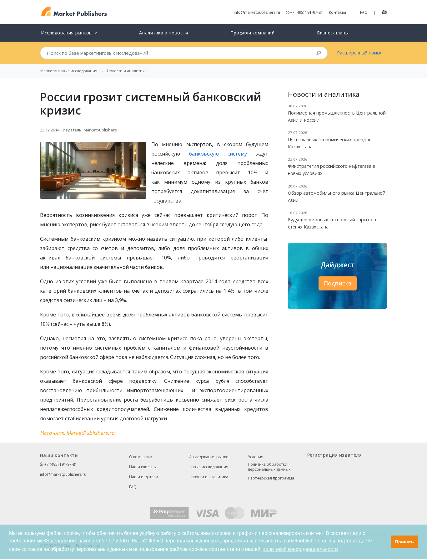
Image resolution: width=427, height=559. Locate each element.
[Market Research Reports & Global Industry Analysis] (74, 11)
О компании (140, 456)
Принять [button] (404, 541)
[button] (384, 541)
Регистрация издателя (334, 455)
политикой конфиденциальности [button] (300, 549)
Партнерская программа (271, 478)
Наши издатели (143, 477)
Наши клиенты (143, 466)
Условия (255, 456)
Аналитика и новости (163, 33)
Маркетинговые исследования (68, 71)
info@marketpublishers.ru (257, 12)
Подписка (337, 283)
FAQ (364, 12)
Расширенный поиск (359, 53)
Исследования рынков (209, 456)
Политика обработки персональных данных (269, 467)
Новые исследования (208, 466)
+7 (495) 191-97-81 (306, 12)
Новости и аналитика (208, 477)
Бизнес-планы (333, 33)
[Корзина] (384, 12)
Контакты (337, 12)
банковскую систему (218, 153)
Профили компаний (252, 33)
